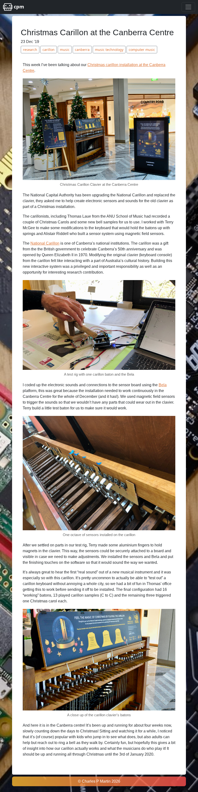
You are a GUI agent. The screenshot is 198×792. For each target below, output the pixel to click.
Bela (163, 385)
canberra (82, 49)
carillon (48, 49)
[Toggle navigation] (188, 7)
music (65, 49)
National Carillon (44, 243)
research (30, 49)
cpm (18, 6)
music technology (109, 49)
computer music (142, 49)
